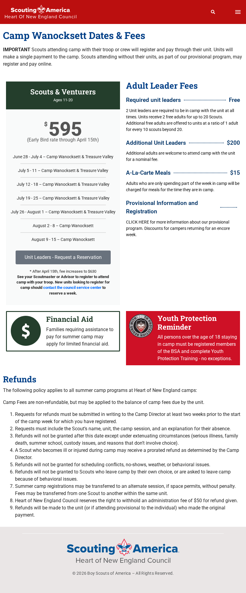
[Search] (213, 12)
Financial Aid (69, 319)
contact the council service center (72, 287)
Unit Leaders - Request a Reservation (63, 257)
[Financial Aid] (26, 331)
